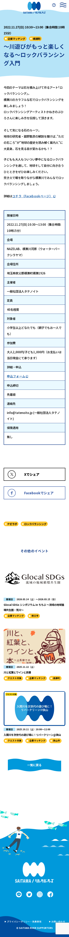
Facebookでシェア (38, 492)
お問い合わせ (58, 921)
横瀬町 (36, 39)
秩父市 (35, 615)
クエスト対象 (14, 678)
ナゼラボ (12, 524)
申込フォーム (16, 376)
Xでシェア (31, 474)
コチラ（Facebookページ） (32, 196)
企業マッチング (16, 39)
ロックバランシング (35, 524)
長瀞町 (56, 678)
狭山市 (56, 740)
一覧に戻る (34, 765)
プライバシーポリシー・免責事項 (24, 921)
